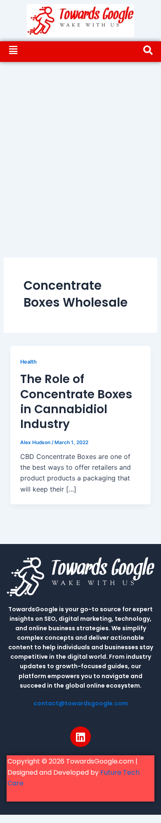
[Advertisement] (80, 146)
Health (28, 362)
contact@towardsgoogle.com (80, 703)
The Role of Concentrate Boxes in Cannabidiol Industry (76, 401)
